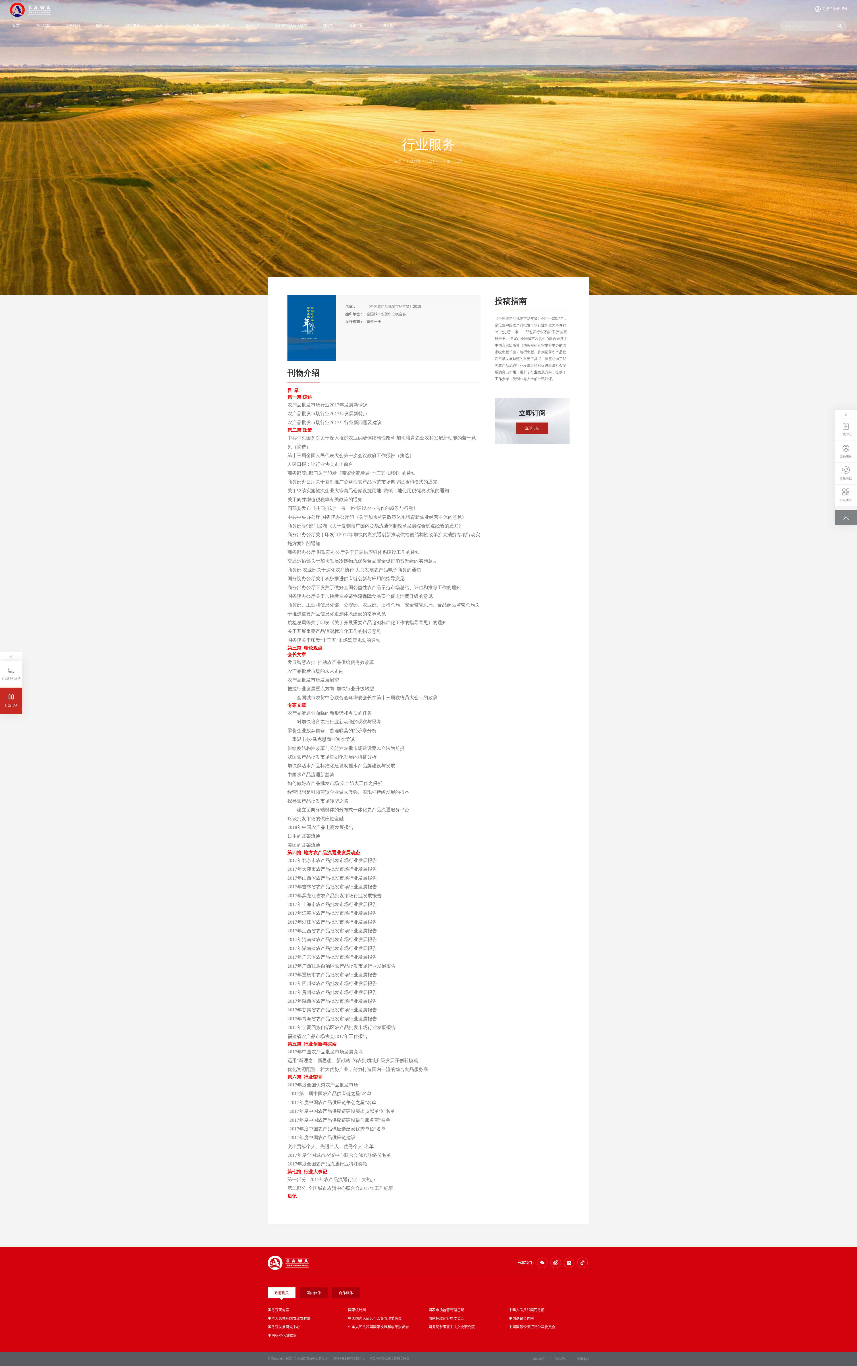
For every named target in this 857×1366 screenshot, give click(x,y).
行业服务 (192, 26)
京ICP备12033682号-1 (349, 1358)
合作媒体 (346, 1293)
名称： (350, 306)
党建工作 (356, 26)
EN (844, 9)
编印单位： (354, 314)
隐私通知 (561, 1359)
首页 (16, 26)
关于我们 (73, 26)
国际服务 (132, 26)
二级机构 (386, 26)
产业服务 (222, 26)
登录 (836, 9)
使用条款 (583, 1359)
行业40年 (42, 26)
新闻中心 (103, 26)
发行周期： (354, 322)
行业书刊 (432, 161)
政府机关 (282, 1293)
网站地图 (539, 1359)
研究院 (328, 26)
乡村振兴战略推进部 (291, 26)
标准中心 (252, 26)
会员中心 (162, 26)
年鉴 (446, 161)
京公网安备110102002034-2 (389, 1358)
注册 (826, 9)
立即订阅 (532, 428)
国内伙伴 (314, 1293)
